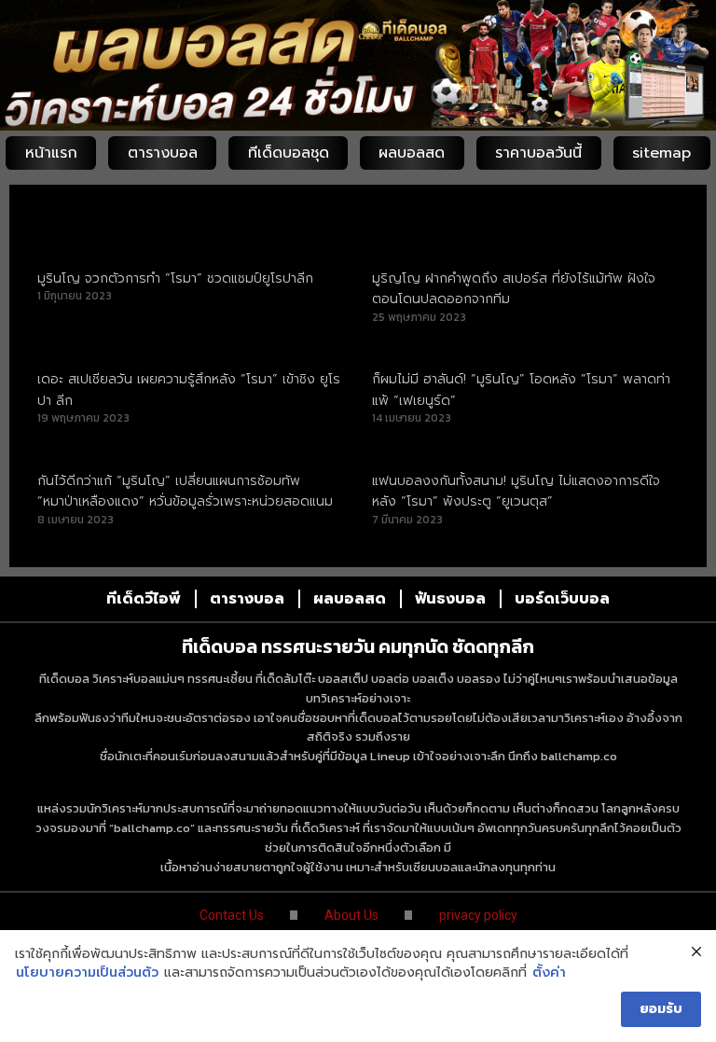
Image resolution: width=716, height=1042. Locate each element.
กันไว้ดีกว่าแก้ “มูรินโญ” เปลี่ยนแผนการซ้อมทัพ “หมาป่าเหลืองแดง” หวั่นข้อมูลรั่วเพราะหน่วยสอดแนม (185, 491)
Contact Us (232, 915)
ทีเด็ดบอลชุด (288, 153)
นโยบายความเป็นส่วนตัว (87, 973)
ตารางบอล (163, 153)
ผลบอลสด (412, 153)
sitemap (661, 153)
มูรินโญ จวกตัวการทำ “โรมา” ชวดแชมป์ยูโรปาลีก (175, 278)
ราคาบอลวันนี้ (538, 153)
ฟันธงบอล (450, 599)
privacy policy (478, 915)
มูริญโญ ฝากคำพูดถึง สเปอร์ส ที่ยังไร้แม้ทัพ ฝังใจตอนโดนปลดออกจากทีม (513, 289)
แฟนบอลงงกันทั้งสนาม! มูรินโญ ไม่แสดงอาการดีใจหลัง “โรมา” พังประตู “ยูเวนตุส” (516, 491)
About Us (351, 915)
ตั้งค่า (549, 973)
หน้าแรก (51, 153)
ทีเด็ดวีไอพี (143, 599)
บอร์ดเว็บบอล (562, 599)
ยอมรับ (661, 1009)
